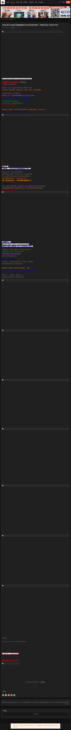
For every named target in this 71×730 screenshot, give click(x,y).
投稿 (36, 2)
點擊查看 (42, 682)
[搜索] (60, 2)
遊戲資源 (13, 2)
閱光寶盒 (41, 2)
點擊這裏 (39, 725)
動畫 (21, 2)
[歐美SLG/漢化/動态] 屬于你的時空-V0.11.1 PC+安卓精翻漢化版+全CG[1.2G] (18, 702)
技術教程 (31, 2)
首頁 (8, 2)
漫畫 (17, 2)
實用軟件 (26, 2)
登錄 (37, 714)
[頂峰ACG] (3, 2)
